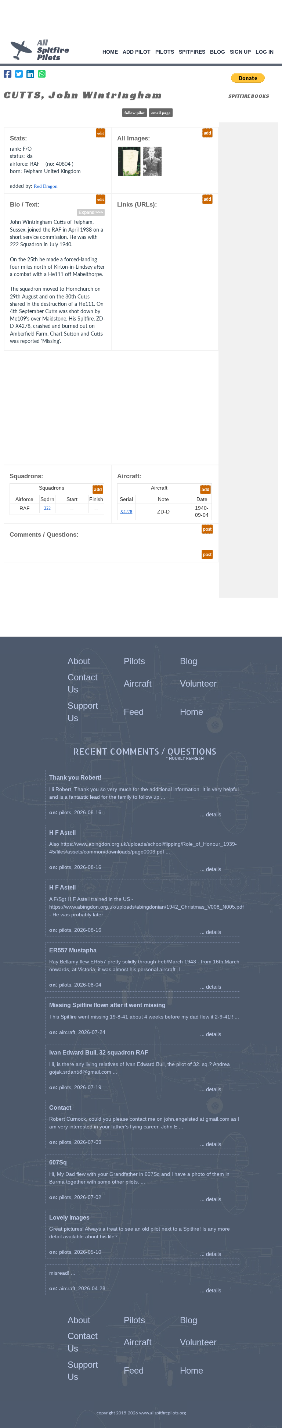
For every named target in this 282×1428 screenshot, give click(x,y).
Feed (134, 712)
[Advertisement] (138, 20)
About (79, 661)
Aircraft (138, 683)
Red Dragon (46, 186)
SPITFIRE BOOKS (248, 96)
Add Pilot (137, 52)
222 (47, 508)
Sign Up (240, 52)
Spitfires (192, 52)
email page (160, 113)
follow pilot (134, 113)
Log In (265, 52)
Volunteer (198, 683)
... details (210, 814)
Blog (217, 52)
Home (110, 52)
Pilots (164, 52)
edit (100, 133)
